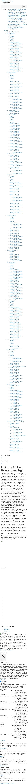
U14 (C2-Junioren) (11, 153)
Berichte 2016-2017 (17, 99)
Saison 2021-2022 (14, 51)
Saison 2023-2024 (14, 48)
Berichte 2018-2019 (17, 60)
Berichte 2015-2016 (17, 102)
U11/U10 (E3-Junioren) (12, 339)
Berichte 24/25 (16, 128)
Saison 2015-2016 (14, 65)
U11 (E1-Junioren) (11, 262)
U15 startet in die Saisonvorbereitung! (17, 23)
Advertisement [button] (3, 766)
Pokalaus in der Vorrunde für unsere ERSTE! (17, 25)
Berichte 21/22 (16, 134)
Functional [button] (2, 740)
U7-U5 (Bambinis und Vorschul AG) (15, 422)
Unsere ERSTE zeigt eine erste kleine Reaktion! (17, 20)
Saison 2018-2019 (14, 59)
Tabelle (12, 38)
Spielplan (12, 36)
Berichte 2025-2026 (17, 44)
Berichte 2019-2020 (17, 163)
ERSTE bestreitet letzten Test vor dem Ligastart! (16, 18)
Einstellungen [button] (3, 650)
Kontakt (6, 628)
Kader (11, 35)
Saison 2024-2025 (14, 45)
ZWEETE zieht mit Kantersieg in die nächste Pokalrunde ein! (17, 12)
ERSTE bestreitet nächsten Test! (16, 21)
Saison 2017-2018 (14, 62)
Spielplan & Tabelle (14, 385)
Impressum (6, 629)
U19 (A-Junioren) (11, 33)
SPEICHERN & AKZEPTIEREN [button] (7, 783)
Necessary (4, 681)
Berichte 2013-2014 (17, 71)
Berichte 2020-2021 (17, 56)
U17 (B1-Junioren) (11, 72)
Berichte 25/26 (16, 125)
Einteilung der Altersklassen (13, 32)
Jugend (6, 30)
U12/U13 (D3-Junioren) (12, 250)
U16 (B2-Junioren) (11, 110)
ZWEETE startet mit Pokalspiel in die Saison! (17, 15)
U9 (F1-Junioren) (11, 349)
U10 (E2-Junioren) (11, 300)
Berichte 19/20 (16, 138)
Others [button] (1, 775)
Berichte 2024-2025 (17, 47)
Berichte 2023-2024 (17, 277)
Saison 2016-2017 (14, 63)
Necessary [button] (2, 679)
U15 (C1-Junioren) (11, 114)
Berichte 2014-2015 (17, 68)
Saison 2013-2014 (14, 69)
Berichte (12, 41)
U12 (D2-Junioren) (11, 215)
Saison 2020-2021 (14, 54)
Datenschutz (7, 631)
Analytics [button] (2, 756)
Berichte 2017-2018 (17, 166)
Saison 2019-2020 (14, 57)
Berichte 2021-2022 (17, 53)
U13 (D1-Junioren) (11, 175)
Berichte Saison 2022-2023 (19, 366)
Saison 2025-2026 (14, 42)
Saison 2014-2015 (14, 66)
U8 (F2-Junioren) (11, 384)
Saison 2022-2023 (14, 50)
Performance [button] (3, 748)
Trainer (11, 39)
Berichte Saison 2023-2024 (19, 435)
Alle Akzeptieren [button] (10, 650)
